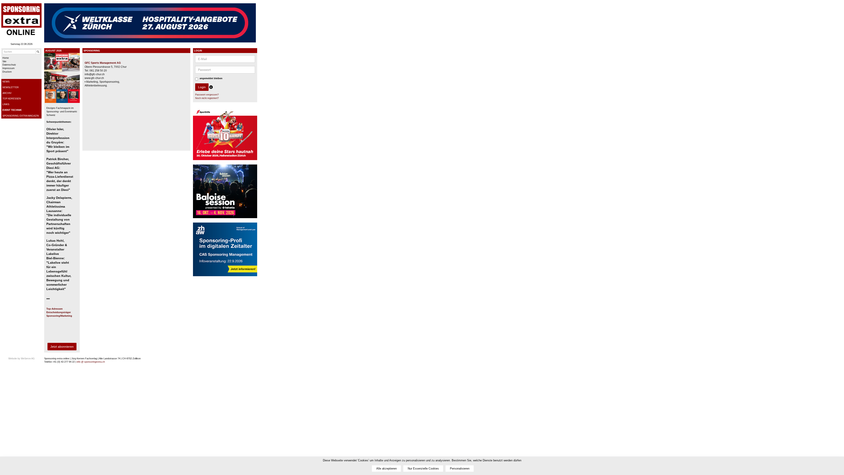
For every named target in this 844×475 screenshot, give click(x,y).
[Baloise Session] (225, 193)
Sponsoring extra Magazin (20, 115)
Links (5, 104)
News (5, 81)
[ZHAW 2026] (225, 251)
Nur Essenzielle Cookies (423, 468)
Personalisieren (459, 468)
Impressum (8, 68)
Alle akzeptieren (386, 468)
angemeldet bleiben (211, 78)
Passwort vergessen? (207, 94)
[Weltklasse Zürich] (150, 22)
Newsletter (10, 87)
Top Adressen (11, 98)
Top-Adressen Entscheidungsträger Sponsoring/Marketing (59, 312)
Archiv (6, 93)
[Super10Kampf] (225, 135)
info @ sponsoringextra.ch (91, 361)
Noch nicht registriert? (207, 98)
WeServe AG (28, 358)
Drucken (7, 71)
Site (4, 61)
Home (5, 58)
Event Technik (12, 110)
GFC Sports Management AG (103, 62)
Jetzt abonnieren (62, 346)
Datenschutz (9, 64)
